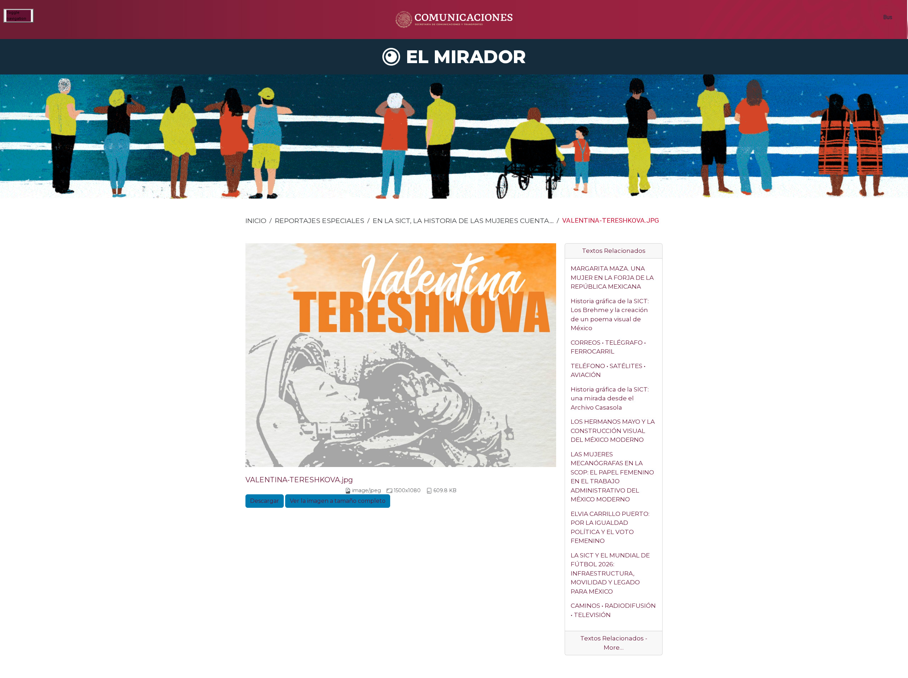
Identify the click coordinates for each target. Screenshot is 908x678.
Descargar (264, 501)
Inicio (255, 220)
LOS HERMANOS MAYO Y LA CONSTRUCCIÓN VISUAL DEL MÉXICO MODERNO (613, 430)
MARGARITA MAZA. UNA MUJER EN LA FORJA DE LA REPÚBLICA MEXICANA (612, 277)
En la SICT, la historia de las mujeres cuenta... (463, 220)
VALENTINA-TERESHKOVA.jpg (299, 480)
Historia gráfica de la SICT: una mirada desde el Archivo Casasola (610, 398)
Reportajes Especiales (319, 220)
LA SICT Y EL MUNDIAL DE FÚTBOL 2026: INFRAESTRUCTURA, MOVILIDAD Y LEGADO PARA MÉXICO (610, 573)
